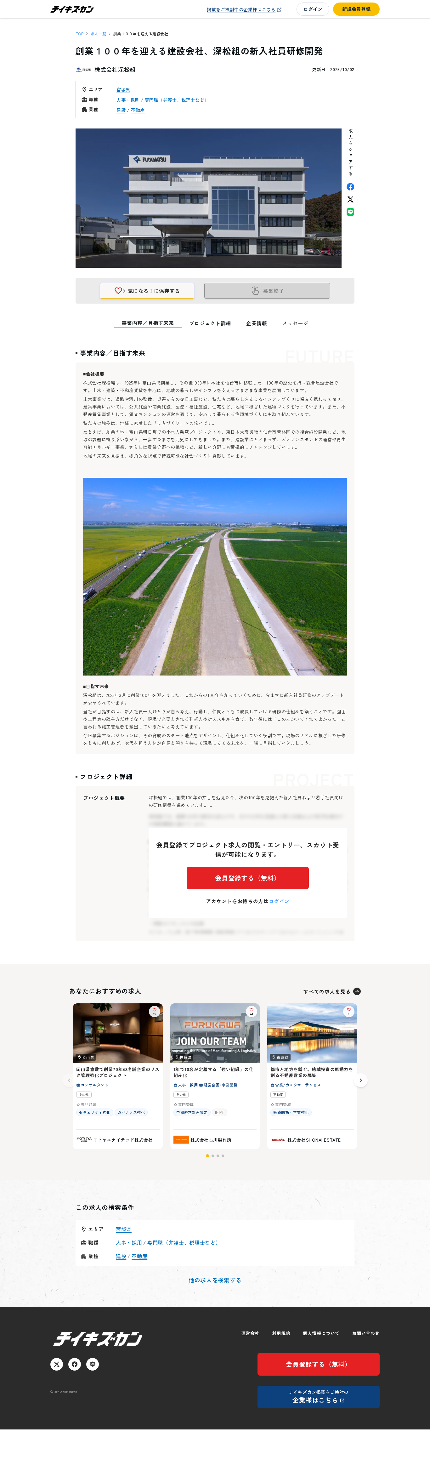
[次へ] (361, 1080)
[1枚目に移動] (207, 1155)
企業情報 (256, 323)
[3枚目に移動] (218, 1156)
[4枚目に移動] (223, 1156)
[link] (245, 9)
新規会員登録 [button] (356, 9)
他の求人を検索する (215, 1280)
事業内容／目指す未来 (148, 323)
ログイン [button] (312, 9)
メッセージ (295, 323)
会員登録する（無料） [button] (247, 877)
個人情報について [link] (321, 1333)
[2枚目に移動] (213, 1156)
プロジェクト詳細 (210, 323)
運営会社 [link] (250, 1333)
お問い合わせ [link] (366, 1333)
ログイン (279, 901)
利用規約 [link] (281, 1333)
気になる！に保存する (151, 290)
